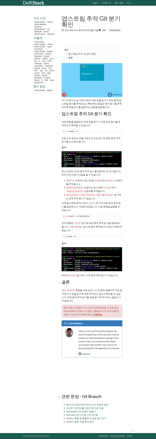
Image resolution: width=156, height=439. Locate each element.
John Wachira (71, 30)
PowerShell (38, 49)
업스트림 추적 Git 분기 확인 (82, 53)
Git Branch (114, 30)
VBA (46, 80)
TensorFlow (38, 66)
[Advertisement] (45, 127)
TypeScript (49, 66)
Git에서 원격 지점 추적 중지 (80, 421)
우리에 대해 (103, 436)
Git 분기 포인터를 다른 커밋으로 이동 (85, 408)
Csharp (37, 73)
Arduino (37, 75)
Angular (37, 68)
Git (48, 29)
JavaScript (38, 27)
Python (50, 44)
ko (128, 3)
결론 (70, 57)
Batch (50, 47)
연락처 (129, 436)
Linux (51, 59)
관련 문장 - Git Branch (81, 396)
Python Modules (40, 24)
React (44, 68)
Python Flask (39, 54)
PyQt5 (46, 31)
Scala (52, 80)
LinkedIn (85, 353)
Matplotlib (38, 31)
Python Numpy (39, 29)
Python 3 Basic (39, 22)
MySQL (45, 75)
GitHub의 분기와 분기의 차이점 (82, 414)
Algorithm (50, 34)
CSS (50, 68)
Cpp (43, 61)
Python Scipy (39, 42)
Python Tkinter (39, 47)
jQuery (46, 63)
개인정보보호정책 (117, 436)
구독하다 (97, 314)
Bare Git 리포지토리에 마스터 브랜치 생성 (87, 404)
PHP (36, 70)
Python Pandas (39, 51)
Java (41, 70)
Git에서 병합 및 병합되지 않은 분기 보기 (86, 418)
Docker (46, 56)
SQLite (36, 80)
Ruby (49, 73)
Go (46, 70)
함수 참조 (119, 3)
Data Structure (39, 34)
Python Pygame (40, 44)
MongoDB (38, 78)
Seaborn (37, 59)
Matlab (44, 59)
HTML (49, 61)
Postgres (47, 78)
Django (48, 54)
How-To (106, 3)
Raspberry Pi (38, 82)
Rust (43, 73)
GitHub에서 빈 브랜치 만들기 (81, 411)
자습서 (95, 3)
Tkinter (50, 22)
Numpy (49, 51)
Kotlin (51, 70)
